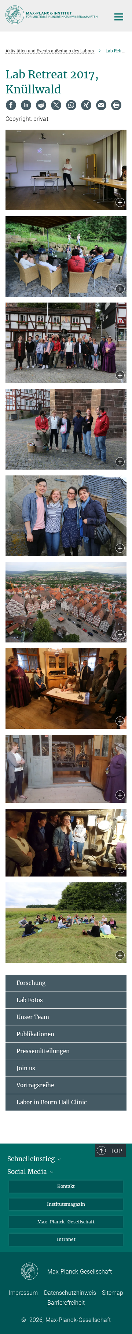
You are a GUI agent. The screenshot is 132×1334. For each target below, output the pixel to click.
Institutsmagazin (66, 1204)
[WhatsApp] (71, 105)
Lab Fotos (29, 1000)
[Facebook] (11, 105)
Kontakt (66, 1186)
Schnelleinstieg (31, 1159)
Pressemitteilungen (43, 1051)
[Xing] (86, 105)
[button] (120, 203)
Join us (25, 1068)
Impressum (23, 1292)
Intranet (66, 1239)
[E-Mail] (101, 105)
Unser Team (32, 1017)
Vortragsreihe (35, 1085)
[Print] (116, 105)
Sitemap (112, 1292)
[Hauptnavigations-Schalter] (118, 17)
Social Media (27, 1171)
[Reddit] (41, 105)
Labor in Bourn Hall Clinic (51, 1102)
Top (116, 1151)
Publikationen (35, 1034)
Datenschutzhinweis (70, 1292)
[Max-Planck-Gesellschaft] (34, 1272)
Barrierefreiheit (66, 1302)
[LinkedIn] (26, 105)
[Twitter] (56, 105)
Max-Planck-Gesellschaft (66, 1221)
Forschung (30, 982)
